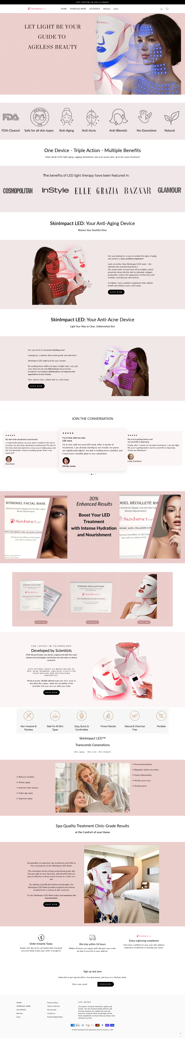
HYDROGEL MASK (78, 9)
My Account (51, 1010)
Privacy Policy (52, 1003)
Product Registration (55, 1017)
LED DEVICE (94, 9)
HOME (64, 9)
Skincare (106, 9)
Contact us (51, 1013)
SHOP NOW (36, 386)
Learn (116, 9)
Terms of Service (53, 1006)
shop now (116, 292)
